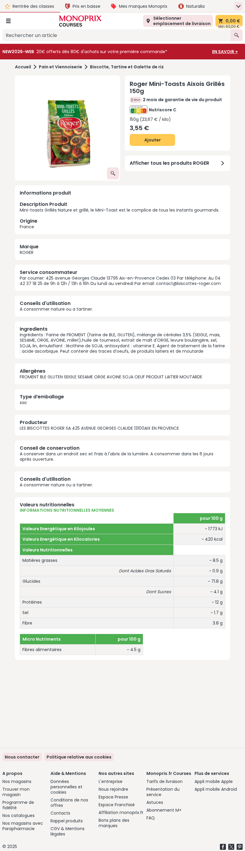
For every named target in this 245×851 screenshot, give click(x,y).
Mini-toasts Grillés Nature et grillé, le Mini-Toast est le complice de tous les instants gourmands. (119, 215)
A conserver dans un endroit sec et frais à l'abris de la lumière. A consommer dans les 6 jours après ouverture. (116, 456)
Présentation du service (163, 792)
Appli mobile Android (216, 789)
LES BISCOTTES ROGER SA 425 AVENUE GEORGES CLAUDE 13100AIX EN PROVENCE (99, 428)
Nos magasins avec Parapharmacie (22, 826)
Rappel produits (66, 821)
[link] (79, 757)
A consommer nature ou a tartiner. (56, 309)
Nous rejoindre (113, 789)
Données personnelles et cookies (66, 786)
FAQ (150, 818)
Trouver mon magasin (16, 792)
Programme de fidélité (18, 805)
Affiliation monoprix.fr (121, 812)
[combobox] (116, 35)
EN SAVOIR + (225, 51)
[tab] (67, 128)
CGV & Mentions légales (67, 831)
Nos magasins (16, 781)
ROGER (26, 252)
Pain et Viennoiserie (60, 67)
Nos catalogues (18, 815)
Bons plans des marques (114, 823)
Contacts (60, 813)
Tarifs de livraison (164, 781)
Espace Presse (113, 797)
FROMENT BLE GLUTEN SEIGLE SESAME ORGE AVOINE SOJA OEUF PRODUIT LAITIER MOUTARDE (111, 377)
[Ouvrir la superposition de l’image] (113, 173)
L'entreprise (110, 781)
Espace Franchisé (117, 805)
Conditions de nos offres (69, 802)
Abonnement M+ (164, 810)
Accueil (23, 67)
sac (23, 402)
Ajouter (152, 140)
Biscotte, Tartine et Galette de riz (127, 67)
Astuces (154, 802)
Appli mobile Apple (214, 781)
